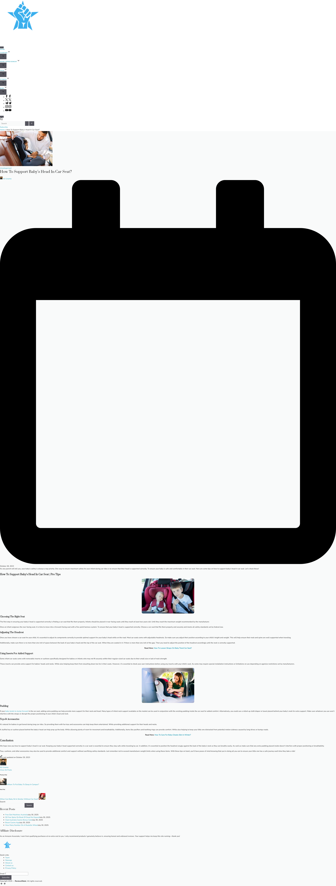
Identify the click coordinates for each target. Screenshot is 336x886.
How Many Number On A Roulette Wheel (21, 825)
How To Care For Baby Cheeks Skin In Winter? (173, 735)
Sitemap (8, 860)
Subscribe (6, 877)
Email (3, 873)
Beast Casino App (12, 822)
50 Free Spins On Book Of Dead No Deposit (22, 817)
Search (2, 802)
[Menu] (2, 47)
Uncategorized (5, 168)
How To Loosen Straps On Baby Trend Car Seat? (173, 648)
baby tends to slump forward (16, 711)
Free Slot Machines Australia (16, 814)
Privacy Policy (10, 868)
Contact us (9, 865)
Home (2, 130)
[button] (27, 123)
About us (8, 863)
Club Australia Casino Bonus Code (18, 820)
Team (7, 857)
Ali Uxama (4, 767)
